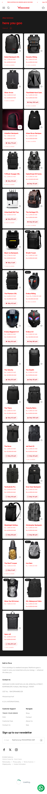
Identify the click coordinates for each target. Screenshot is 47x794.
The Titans (8, 408)
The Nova (7, 446)
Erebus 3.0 (29, 332)
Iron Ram (29, 563)
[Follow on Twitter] (10, 749)
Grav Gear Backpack (33, 487)
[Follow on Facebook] (4, 749)
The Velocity (8, 370)
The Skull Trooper (10, 563)
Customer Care (7, 721)
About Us (29, 721)
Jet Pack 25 (30, 446)
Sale (27, 725)
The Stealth (30, 370)
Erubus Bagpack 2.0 (11, 332)
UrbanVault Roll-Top (11, 212)
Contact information (20, 764)
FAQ (4, 717)
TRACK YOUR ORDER (10, 713)
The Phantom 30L (10, 293)
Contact (29, 717)
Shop (28, 713)
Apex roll (7, 634)
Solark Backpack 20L (11, 57)
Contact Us (6, 725)
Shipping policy (6, 764)
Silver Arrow (8, 92)
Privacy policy (17, 762)
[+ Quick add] (20, 51)
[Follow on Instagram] (16, 749)
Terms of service (28, 762)
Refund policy (6, 762)
